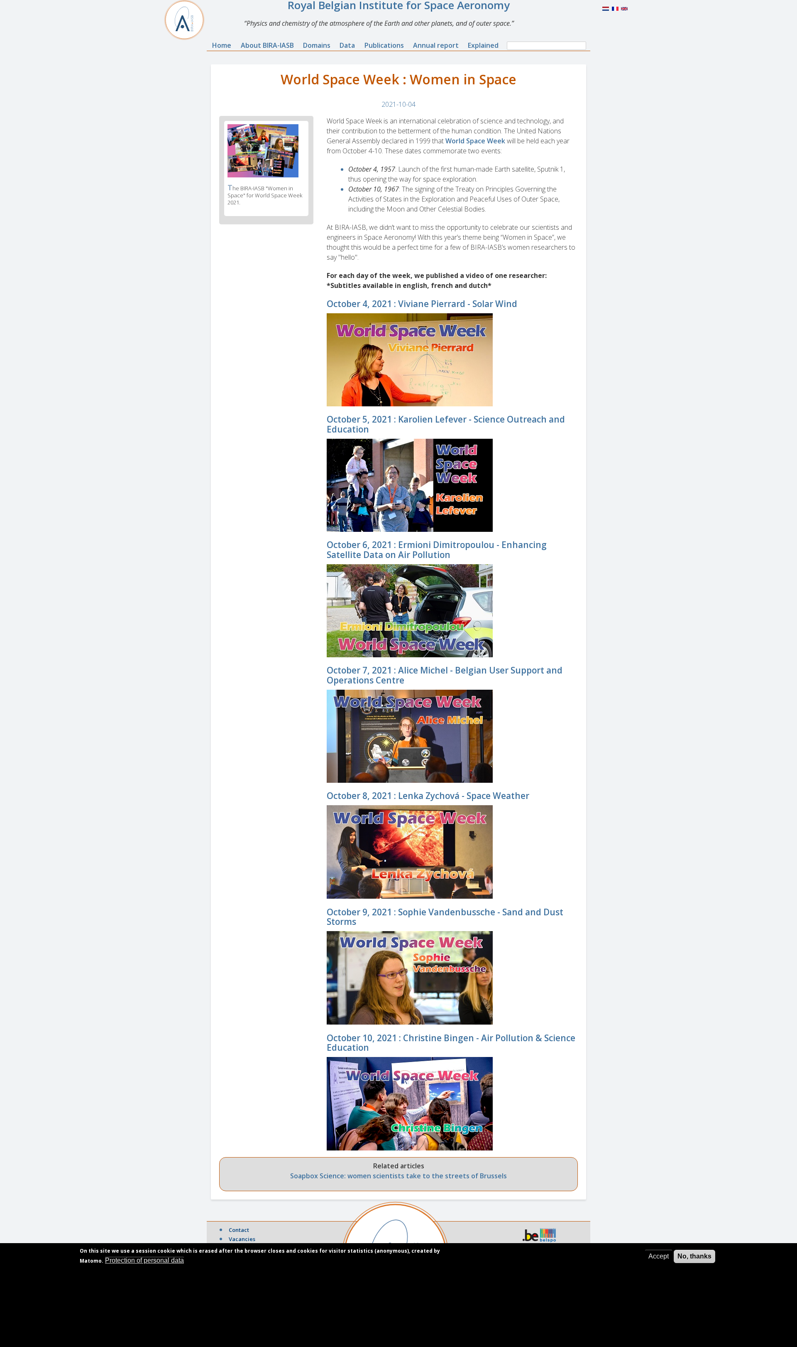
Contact (239, 1230)
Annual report (436, 45)
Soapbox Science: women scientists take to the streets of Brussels (398, 1175)
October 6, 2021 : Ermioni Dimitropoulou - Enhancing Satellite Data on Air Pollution (437, 549)
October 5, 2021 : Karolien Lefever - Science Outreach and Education (446, 424)
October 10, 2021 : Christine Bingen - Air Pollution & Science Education (451, 1042)
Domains (316, 45)
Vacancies (242, 1239)
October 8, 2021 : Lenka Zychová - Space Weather (428, 795)
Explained (483, 45)
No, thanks (694, 1256)
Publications (384, 45)
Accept (658, 1256)
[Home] (187, 20)
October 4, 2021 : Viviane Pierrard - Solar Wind (422, 304)
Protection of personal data (144, 1260)
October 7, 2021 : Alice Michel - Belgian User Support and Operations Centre (444, 675)
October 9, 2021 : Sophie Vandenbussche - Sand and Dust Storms (445, 916)
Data (347, 45)
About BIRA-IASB (267, 45)
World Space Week (475, 140)
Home (221, 45)
